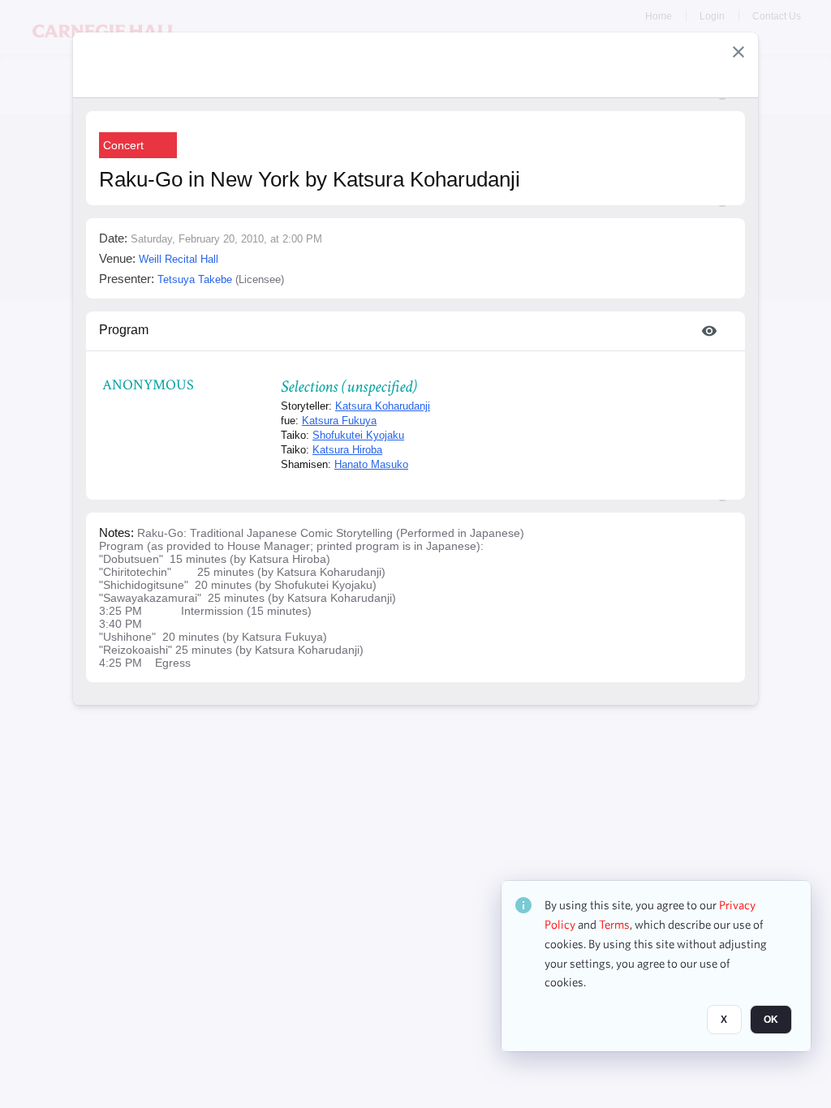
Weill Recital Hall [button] (178, 259)
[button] (738, 52)
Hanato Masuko (371, 464)
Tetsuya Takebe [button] (194, 279)
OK (771, 1019)
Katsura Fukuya (339, 420)
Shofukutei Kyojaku (358, 435)
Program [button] (124, 330)
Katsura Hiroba (347, 450)
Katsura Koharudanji (382, 406)
